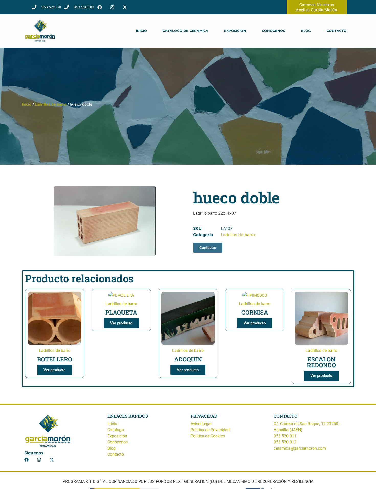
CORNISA (254, 312)
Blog (306, 31)
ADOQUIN (188, 359)
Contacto (336, 31)
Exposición (235, 31)
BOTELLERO (54, 359)
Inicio (141, 31)
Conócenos (273, 31)
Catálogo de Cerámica (185, 31)
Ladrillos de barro (51, 104)
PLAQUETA (121, 312)
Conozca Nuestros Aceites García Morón (316, 7)
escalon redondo (321, 362)
